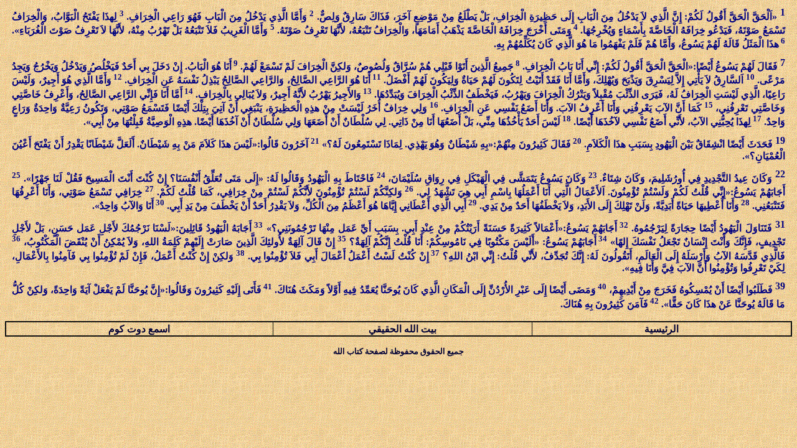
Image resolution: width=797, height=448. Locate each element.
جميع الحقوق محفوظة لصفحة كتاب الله (398, 351)
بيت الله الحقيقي (402, 329)
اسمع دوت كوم (139, 329)
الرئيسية (661, 329)
